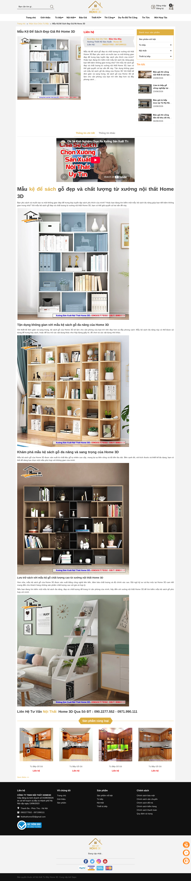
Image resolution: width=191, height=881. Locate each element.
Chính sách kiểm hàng (147, 806)
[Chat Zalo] (186, 861)
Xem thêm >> (23, 777)
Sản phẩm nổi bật (105, 795)
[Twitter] (92, 861)
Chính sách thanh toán (147, 810)
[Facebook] (86, 861)
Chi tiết (115, 745)
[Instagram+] (98, 861)
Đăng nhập (161, 5)
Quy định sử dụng (145, 813)
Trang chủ (61, 795)
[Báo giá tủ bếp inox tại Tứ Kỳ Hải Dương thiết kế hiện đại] (145, 103)
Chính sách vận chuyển (147, 799)
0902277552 (108, 44)
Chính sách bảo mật (146, 795)
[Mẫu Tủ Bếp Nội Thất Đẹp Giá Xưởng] (95, 7)
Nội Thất (49, 711)
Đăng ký (160, 8)
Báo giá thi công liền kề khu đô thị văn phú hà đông (161, 118)
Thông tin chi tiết (85, 133)
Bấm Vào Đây (115, 39)
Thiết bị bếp (102, 806)
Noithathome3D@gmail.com (33, 817)
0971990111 (120, 44)
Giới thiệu (61, 799)
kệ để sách (42, 189)
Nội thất (100, 803)
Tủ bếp (100, 799)
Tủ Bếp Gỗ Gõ (36, 766)
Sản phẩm (61, 803)
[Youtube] (105, 861)
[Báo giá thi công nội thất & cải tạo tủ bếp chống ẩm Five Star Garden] (145, 74)
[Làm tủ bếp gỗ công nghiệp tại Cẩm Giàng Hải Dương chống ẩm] (145, 88)
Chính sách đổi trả (145, 803)
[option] (36, 750)
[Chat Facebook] (186, 853)
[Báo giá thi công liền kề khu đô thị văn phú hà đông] (145, 117)
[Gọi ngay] (186, 845)
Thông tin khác (107, 133)
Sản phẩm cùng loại (95, 720)
